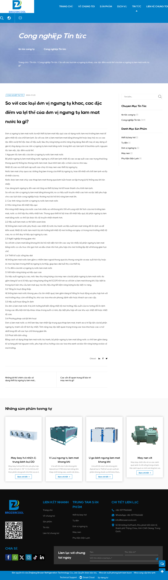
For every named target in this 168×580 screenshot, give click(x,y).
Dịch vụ (122, 6)
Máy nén (127, 153)
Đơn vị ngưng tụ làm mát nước (19, 134)
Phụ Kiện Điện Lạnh (131, 158)
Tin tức (136, 6)
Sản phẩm (106, 6)
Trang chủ (66, 6)
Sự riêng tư (103, 578)
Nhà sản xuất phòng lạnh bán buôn (115, 573)
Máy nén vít (145, 458)
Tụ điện (125, 143)
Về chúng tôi (86, 6)
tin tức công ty (26, 49)
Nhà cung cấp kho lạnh (144, 573)
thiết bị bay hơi (129, 137)
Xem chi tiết (22, 477)
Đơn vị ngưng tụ (130, 148)
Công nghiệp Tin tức (55, 49)
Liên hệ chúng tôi (157, 6)
